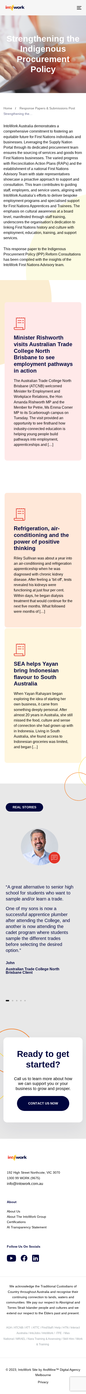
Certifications (16, 1222)
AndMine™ (50, 1369)
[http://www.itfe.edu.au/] (55, 1333)
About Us (13, 1211)
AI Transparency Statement (27, 1227)
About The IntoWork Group (26, 1216)
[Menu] (68, 7)
